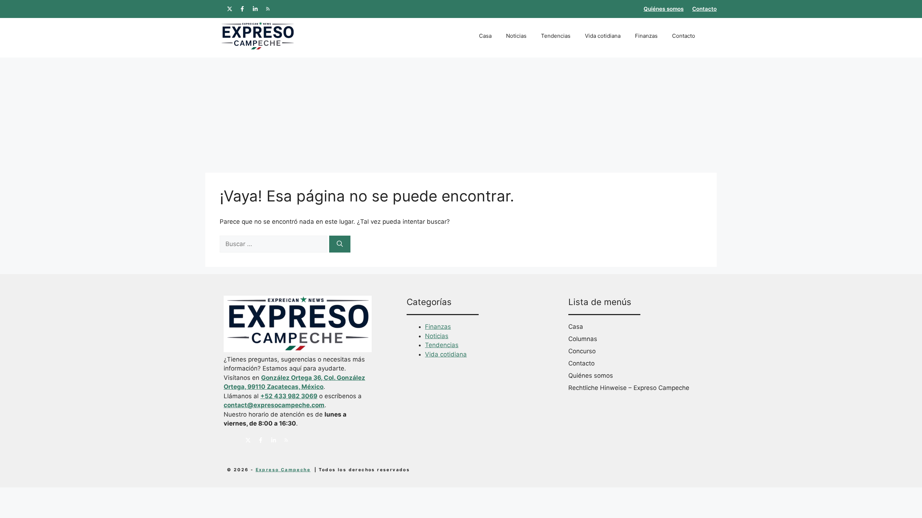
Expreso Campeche (283, 469)
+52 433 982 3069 (288, 396)
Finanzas (646, 35)
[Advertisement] (461, 111)
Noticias (516, 35)
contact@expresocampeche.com (274, 405)
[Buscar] (339, 244)
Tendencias (555, 35)
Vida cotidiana (603, 35)
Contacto (704, 8)
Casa (485, 35)
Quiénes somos (664, 8)
